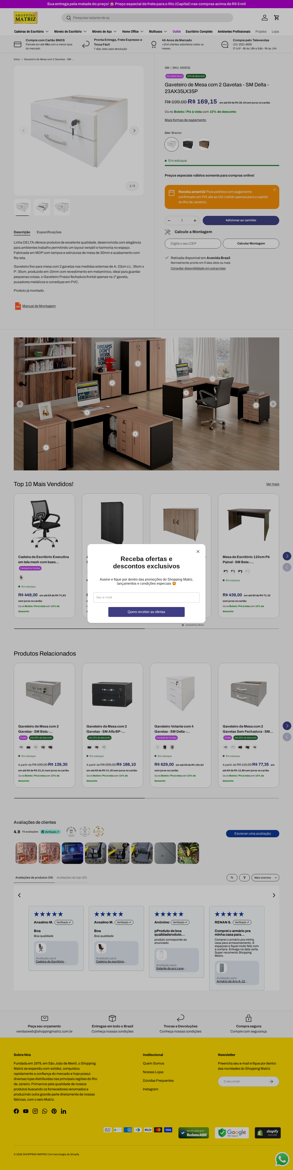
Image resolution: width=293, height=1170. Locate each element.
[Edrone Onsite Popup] (146, 585)
